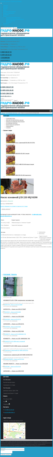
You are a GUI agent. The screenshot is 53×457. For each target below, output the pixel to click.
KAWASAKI (14, 306)
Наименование (42, 232)
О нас (4, 16)
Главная (5, 5)
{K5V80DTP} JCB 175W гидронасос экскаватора (18, 300)
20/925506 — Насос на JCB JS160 (13, 331)
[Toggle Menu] (51, 110)
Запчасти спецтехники (9, 11)
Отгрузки (8, 22)
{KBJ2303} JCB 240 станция (22, 153)
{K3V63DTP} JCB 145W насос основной (15, 346)
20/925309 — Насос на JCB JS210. (13, 324)
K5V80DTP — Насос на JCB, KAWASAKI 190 (16, 338)
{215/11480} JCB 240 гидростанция (24, 164)
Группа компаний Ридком (13, 17)
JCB (19, 113)
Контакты (6, 23)
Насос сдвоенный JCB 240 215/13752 (25, 142)
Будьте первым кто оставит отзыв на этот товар (14, 206)
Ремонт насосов (10, 20)
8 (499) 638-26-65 (6, 55)
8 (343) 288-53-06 (7, 93)
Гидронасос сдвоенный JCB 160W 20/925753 (17, 355)
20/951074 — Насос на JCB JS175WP (14, 309)
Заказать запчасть (6, 209)
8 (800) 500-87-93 (6, 52)
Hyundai (5, 7)
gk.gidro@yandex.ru (5, 60)
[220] (17, 193)
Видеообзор (41, 233)
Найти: (2, 26)
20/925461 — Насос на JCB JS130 (13, 371)
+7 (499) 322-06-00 (9, 410)
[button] (26, 1)
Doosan (5, 8)
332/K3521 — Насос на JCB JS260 (13, 316)
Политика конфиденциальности (15, 19)
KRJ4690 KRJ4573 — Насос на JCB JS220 (15, 363)
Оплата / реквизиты (8, 13)
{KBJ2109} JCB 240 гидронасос (23, 175)
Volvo (4, 10)
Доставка (5, 14)
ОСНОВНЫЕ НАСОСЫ (11, 113)
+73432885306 (5, 58)
